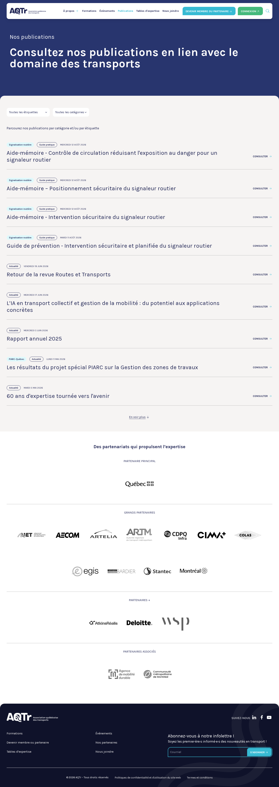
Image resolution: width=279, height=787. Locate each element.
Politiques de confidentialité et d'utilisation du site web (148, 777)
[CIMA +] (211, 535)
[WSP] (175, 622)
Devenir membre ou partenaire (28, 742)
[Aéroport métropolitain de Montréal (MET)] (31, 535)
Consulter (261, 156)
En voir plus (137, 417)
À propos (68, 11)
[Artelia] (103, 535)
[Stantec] (157, 571)
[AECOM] (67, 535)
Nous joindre (170, 11)
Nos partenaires (106, 742)
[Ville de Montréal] (193, 571)
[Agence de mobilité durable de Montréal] (121, 674)
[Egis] (85, 571)
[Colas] (247, 535)
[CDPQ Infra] (175, 535)
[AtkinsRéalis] (103, 623)
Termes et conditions (200, 777)
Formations (89, 11)
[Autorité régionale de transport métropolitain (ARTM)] (139, 535)
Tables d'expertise (147, 11)
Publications (125, 11)
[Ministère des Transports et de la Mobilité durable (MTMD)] (139, 483)
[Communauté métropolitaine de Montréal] (157, 674)
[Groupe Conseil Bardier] (121, 571)
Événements (107, 11)
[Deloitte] (139, 622)
